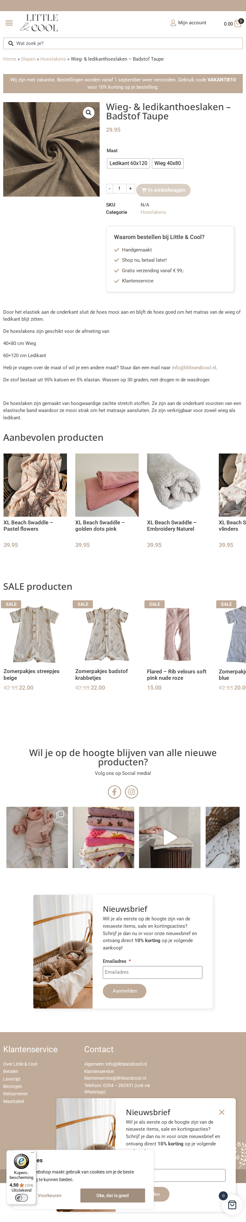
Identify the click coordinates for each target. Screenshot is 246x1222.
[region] (83, 1179)
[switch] (21, 1198)
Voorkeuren (50, 1195)
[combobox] (123, 43)
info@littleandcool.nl (194, 368)
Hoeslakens (53, 59)
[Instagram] (131, 791)
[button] (9, 23)
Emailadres (115, 961)
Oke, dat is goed (112, 1195)
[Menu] (32, 1154)
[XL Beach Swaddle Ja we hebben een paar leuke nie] (103, 837)
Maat (112, 150)
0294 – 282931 (118, 1085)
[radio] (128, 163)
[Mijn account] (173, 23)
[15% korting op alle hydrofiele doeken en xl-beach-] (170, 837)
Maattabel (13, 1101)
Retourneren (15, 1094)
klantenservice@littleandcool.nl (115, 1078)
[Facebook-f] (114, 791)
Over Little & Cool (20, 1064)
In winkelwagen (166, 190)
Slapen (28, 59)
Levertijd (11, 1079)
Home (9, 59)
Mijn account (192, 22)
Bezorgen (12, 1086)
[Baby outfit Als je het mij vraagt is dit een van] (37, 837)
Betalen (10, 1071)
